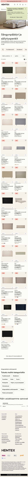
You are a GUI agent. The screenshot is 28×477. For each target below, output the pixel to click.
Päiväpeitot (5, 382)
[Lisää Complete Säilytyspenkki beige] (12, 103)
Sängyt (22, 389)
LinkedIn (4, 419)
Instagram (4, 417)
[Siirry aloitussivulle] (5, 4)
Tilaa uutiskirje (18, 439)
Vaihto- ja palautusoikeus (18, 419)
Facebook (4, 416)
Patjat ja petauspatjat (7, 392)
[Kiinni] (25, 9)
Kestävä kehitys (5, 439)
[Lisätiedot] (8, 83)
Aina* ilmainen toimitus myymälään (14, 474)
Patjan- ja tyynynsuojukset (17, 382)
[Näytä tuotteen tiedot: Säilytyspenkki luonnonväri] (7, 23)
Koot (24, 56)
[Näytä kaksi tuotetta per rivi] (24, 59)
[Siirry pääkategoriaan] (3, 49)
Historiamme (5, 437)
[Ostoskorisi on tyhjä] (22, 4)
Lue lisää (2, 44)
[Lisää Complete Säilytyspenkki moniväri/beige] (25, 233)
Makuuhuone (3, 9)
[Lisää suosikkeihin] (12, 63)
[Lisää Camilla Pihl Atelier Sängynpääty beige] (12, 129)
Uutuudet (17, 440)
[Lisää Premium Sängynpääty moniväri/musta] (25, 314)
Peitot (11, 379)
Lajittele (16, 56)
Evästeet (17, 430)
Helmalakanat (5, 386)
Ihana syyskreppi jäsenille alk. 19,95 (14, 1)
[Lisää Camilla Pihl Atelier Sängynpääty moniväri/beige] (12, 260)
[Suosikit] (20, 4)
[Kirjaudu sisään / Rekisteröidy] (17, 4)
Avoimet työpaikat (6, 441)
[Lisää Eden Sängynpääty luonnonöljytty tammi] (25, 260)
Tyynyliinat (5, 379)
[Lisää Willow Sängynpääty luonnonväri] (25, 208)
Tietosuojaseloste (19, 425)
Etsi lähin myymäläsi (20, 442)
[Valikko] (25, 4)
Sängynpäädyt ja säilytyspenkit (10, 389)
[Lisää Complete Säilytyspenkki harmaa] (25, 155)
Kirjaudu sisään (18, 444)
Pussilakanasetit (10, 49)
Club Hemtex (5, 436)
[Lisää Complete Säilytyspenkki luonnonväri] (12, 155)
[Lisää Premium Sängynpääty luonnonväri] (12, 287)
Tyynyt (18, 379)
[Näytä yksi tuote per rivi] (26, 59)
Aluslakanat (19, 49)
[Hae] (14, 4)
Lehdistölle (4, 442)
